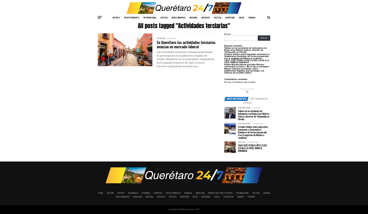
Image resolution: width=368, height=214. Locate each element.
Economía (146, 192)
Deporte (116, 17)
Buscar (227, 34)
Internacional (149, 17)
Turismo (251, 196)
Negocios (206, 17)
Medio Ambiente (178, 17)
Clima (100, 192)
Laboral (266, 192)
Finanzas (188, 192)
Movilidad (137, 196)
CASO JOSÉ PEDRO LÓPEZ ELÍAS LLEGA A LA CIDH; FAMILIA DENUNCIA (246, 61)
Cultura (110, 192)
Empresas (158, 192)
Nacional (193, 17)
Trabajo (251, 17)
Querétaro (230, 17)
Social (217, 196)
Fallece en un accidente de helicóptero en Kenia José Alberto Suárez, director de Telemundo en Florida (245, 50)
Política (217, 17)
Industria (200, 192)
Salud (241, 17)
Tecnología (228, 196)
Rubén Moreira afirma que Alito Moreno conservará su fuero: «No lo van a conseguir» (247, 65)
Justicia (164, 17)
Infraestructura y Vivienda (220, 192)
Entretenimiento (131, 17)
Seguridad (205, 196)
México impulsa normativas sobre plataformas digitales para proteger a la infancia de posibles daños (244, 71)
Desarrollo (133, 192)
